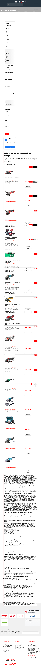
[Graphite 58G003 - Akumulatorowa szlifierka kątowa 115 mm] (10, 338)
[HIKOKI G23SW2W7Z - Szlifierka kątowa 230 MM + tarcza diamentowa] (10, 254)
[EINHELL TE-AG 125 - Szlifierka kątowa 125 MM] (10, 318)
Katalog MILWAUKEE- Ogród (33, 648)
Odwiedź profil (9, 147)
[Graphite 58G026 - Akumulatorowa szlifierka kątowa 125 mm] (10, 359)
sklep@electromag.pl (10, 665)
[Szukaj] (5, 4)
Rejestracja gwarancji (32, 642)
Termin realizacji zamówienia (8, 645)
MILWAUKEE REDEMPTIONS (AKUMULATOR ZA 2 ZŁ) (33, 655)
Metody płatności (6, 646)
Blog (16, 649)
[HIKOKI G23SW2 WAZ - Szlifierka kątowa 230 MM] (10, 380)
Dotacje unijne (18, 648)
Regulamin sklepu (18, 644)
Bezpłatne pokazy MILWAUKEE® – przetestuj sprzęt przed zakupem (34, 652)
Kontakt (4, 651)
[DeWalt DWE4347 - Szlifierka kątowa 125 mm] (10, 298)
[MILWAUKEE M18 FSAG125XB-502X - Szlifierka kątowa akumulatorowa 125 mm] (10, 231)
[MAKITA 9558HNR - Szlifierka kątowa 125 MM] (10, 401)
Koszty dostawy (6, 644)
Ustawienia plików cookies (20, 642)
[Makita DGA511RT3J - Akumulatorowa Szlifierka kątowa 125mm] (10, 420)
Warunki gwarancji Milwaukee (33, 644)
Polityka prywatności (19, 647)
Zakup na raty (5, 649)
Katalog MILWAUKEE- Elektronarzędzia (32, 650)
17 (34, 385)
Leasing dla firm (6, 650)
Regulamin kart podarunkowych (18, 646)
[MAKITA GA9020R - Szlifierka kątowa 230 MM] (10, 459)
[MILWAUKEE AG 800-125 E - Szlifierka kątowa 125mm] (10, 172)
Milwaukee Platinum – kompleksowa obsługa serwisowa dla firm (32, 646)
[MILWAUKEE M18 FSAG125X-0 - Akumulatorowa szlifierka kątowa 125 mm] (10, 211)
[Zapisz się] (38, 632)
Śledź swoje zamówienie (8, 642)
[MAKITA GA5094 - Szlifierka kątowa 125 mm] (10, 276)
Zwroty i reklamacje (7, 647)
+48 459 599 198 (10, 661)
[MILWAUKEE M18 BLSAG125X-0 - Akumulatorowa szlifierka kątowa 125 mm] (10, 192)
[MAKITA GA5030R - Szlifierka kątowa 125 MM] (10, 440)
